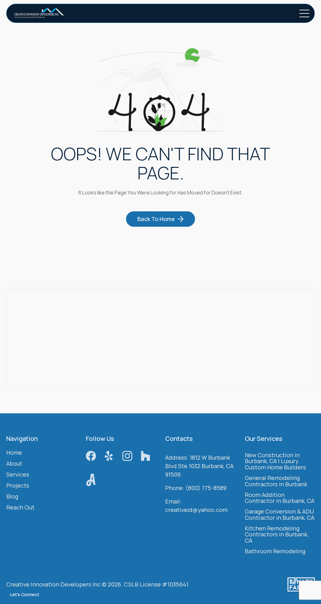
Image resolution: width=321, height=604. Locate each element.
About (14, 464)
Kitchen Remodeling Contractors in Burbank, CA (276, 535)
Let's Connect (24, 594)
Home (14, 453)
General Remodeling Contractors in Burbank (276, 481)
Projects (17, 486)
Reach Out (20, 507)
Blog (12, 496)
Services (17, 475)
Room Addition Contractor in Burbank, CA (279, 498)
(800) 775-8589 (206, 488)
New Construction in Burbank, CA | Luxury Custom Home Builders (275, 461)
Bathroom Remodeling (275, 551)
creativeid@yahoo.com (196, 510)
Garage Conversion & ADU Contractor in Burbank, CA (279, 514)
